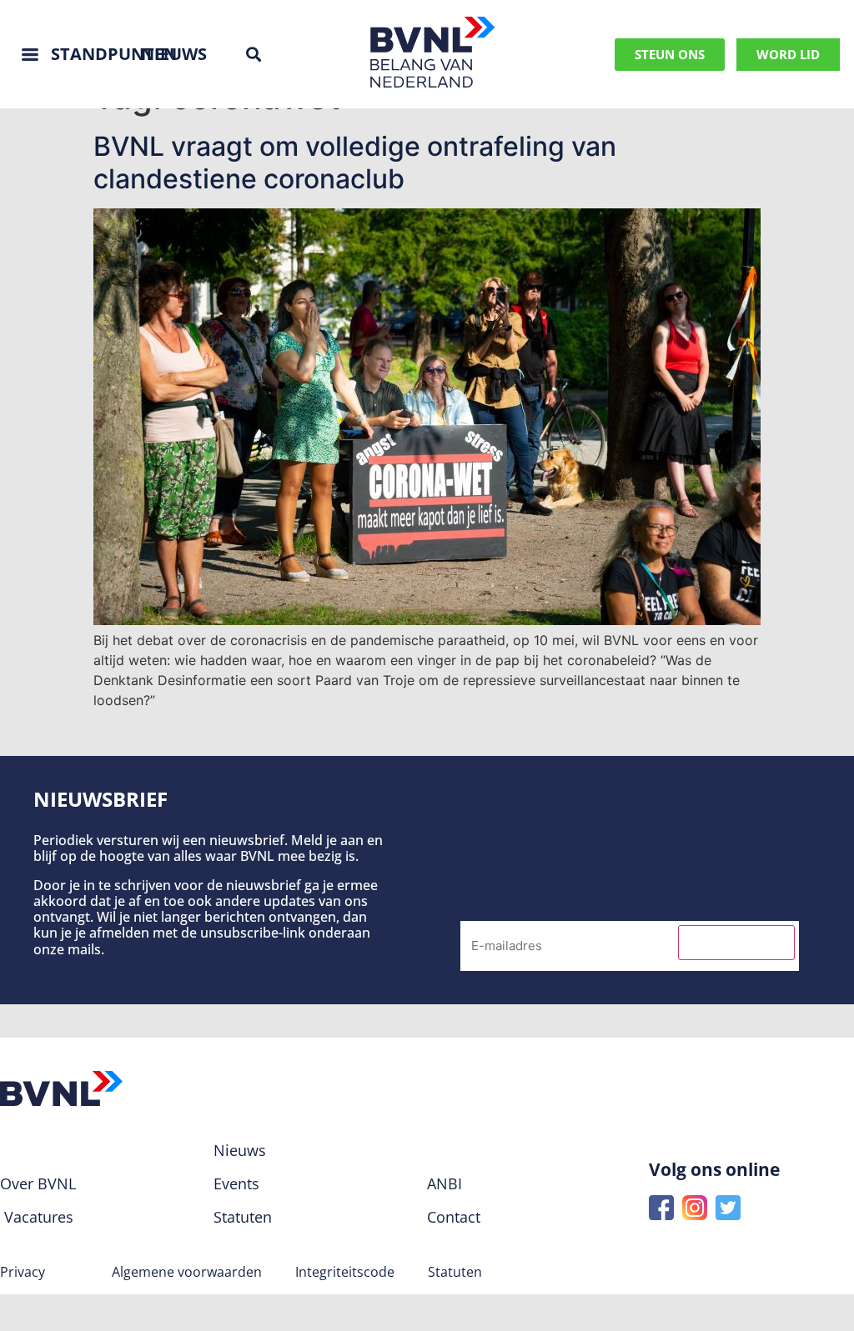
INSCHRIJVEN (736, 942)
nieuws (174, 54)
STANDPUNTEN (114, 54)
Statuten (455, 1272)
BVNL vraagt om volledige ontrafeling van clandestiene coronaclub (354, 162)
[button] (253, 54)
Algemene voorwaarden (187, 1272)
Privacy (22, 1272)
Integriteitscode (344, 1272)
